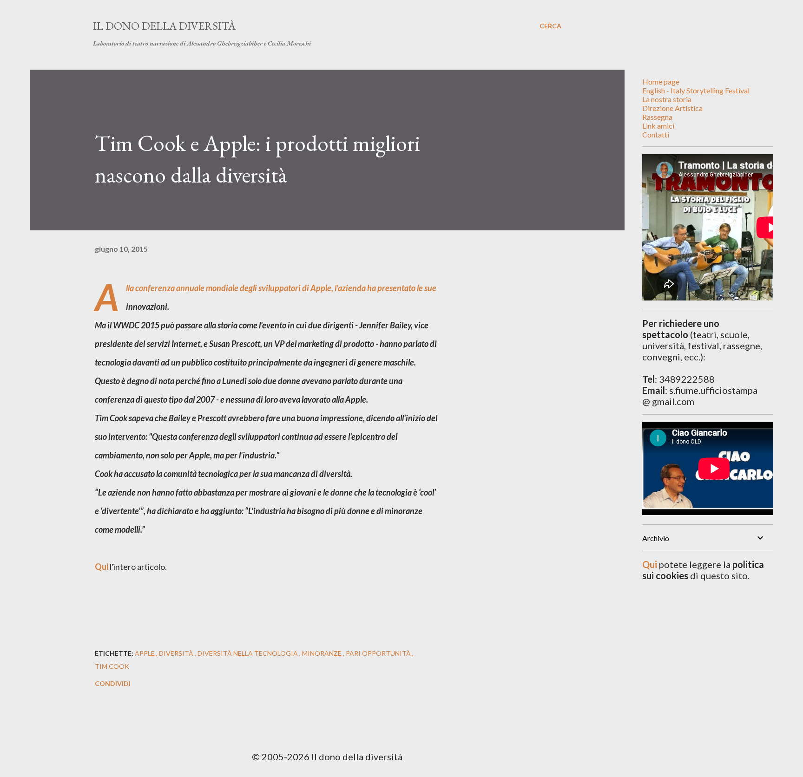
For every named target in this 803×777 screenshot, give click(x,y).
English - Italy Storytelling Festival (696, 90)
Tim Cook (112, 666)
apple (145, 653)
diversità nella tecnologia (248, 653)
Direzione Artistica (672, 108)
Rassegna (657, 116)
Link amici (658, 125)
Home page (660, 81)
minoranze (322, 653)
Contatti (655, 134)
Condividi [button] (113, 683)
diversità (177, 653)
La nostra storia (666, 99)
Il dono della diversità (164, 26)
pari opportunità (379, 653)
